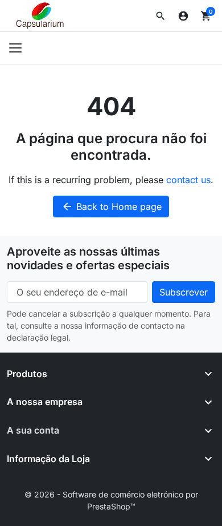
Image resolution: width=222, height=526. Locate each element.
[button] (160, 16)
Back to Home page (111, 206)
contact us (188, 179)
